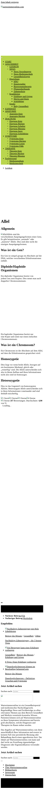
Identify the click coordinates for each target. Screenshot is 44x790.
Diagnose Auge (16, 131)
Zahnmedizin (19, 91)
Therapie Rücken (16, 153)
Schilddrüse (19, 101)
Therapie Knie (15, 151)
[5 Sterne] (5, 400)
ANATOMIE (10, 111)
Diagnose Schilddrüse (18, 133)
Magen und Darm (21, 99)
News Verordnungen (22, 71)
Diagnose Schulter (17, 126)
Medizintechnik (16, 163)
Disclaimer (10, 765)
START (8, 61)
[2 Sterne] (13, 398)
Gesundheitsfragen (22, 76)
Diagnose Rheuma (17, 128)
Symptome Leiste (17, 143)
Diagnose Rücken (17, 123)
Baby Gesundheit (21, 106)
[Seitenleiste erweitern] (2, 602)
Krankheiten (14, 94)
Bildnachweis (11, 770)
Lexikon (8, 168)
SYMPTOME (11, 136)
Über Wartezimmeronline (16, 767)
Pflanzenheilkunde (22, 89)
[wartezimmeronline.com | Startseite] (12, 7)
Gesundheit (29, 636)
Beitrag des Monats (13, 636)
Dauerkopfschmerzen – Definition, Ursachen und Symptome (20, 679)
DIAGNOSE (10, 118)
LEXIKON (14, 66)
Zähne (38, 636)
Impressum (10, 772)
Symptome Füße (16, 146)
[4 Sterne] (30, 398)
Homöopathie (19, 84)
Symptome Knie (16, 138)
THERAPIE (10, 148)
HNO (16, 81)
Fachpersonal (11, 158)
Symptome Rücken (17, 141)
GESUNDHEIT (11, 64)
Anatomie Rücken (17, 116)
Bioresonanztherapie (23, 86)
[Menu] (2, 57)
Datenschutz (10, 775)
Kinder (12, 104)
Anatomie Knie (16, 113)
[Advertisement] (22, 32)
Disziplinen (14, 79)
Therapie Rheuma (17, 156)
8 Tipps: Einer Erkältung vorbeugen (20, 662)
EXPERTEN (10, 109)
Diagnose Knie (15, 121)
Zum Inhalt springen (10, 2)
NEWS (12, 69)
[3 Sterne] (22, 398)
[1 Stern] (5, 398)
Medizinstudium (16, 161)
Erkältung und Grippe (23, 96)
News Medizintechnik (23, 74)
